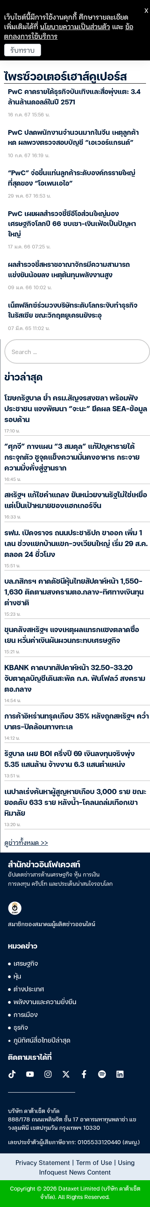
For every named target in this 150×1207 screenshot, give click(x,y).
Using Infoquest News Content (86, 1167)
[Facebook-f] (84, 1074)
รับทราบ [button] (22, 50)
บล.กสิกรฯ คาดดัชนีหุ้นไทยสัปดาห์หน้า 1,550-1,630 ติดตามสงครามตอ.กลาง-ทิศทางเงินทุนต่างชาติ (74, 592)
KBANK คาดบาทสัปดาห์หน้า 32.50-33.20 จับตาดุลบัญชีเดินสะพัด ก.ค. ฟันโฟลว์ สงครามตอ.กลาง (74, 679)
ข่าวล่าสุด (23, 378)
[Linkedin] (120, 1074)
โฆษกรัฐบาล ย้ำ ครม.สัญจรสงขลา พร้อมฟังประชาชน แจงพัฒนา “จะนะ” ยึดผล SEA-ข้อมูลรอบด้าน (75, 409)
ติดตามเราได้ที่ (30, 1058)
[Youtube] (30, 1074)
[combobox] (77, 351)
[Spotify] (102, 1074)
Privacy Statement (43, 1162)
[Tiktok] (12, 1074)
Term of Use (94, 1162)
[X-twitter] (66, 1074)
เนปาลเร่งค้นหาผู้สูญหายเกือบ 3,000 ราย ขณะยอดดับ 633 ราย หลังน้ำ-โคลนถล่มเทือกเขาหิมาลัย (75, 803)
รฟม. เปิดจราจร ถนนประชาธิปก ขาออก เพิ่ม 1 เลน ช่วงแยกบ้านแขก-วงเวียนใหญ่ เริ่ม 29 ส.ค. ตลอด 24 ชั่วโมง (76, 544)
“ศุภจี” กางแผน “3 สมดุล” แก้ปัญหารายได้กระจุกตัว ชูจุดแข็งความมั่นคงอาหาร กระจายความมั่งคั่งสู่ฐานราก (72, 458)
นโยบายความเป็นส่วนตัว (75, 26)
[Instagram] (48, 1074)
